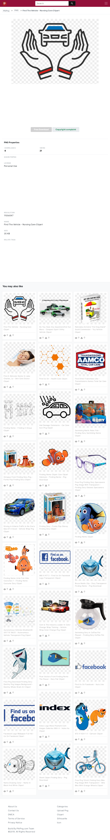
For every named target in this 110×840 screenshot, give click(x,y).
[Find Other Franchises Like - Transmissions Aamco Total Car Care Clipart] (90, 360)
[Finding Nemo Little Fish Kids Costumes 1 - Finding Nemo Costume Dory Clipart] (19, 559)
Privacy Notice (15, 822)
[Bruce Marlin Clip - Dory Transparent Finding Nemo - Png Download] (90, 565)
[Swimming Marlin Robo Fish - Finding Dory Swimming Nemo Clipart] (90, 412)
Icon (59, 822)
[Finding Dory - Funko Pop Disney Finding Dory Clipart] (55, 508)
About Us (12, 806)
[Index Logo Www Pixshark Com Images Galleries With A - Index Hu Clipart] (55, 707)
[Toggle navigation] (106, 3)
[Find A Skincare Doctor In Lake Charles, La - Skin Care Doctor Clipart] (19, 357)
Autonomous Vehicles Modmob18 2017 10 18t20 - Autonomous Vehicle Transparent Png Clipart (18, 632)
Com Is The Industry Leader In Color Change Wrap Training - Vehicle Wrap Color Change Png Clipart (54, 627)
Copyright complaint (66, 129)
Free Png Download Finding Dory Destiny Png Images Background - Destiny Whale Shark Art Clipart (18, 684)
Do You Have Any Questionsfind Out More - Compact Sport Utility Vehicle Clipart (55, 329)
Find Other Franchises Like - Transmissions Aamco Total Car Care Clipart (90, 381)
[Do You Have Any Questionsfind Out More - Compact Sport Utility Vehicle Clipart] (55, 308)
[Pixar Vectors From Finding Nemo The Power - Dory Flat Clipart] (55, 658)
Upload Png (62, 810)
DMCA (11, 814)
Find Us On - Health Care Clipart (53, 379)
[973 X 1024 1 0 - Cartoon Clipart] (90, 715)
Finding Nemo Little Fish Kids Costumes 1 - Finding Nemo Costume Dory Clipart (16, 580)
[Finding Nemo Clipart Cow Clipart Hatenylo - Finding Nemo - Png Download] (55, 456)
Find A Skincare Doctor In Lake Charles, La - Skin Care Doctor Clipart (17, 378)
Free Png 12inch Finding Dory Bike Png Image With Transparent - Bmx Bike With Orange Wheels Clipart (90, 782)
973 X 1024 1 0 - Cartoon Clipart (89, 734)
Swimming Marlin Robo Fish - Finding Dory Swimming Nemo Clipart (88, 433)
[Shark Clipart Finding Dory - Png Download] (55, 759)
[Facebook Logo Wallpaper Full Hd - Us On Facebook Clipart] (19, 715)
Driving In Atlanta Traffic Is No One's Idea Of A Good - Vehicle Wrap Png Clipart (19, 529)
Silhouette (62, 818)
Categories (62, 806)
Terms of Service (16, 818)
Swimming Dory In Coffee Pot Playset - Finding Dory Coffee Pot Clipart (89, 635)
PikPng (6, 11)
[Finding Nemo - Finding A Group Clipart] (19, 409)
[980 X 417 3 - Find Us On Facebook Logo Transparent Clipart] (55, 557)
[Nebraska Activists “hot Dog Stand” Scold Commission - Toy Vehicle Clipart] (90, 308)
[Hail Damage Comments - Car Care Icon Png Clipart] (55, 407)
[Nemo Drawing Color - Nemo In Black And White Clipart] (19, 764)
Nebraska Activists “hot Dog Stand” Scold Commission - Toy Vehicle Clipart (90, 329)
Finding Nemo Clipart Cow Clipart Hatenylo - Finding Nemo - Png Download (53, 477)
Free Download (41, 129)
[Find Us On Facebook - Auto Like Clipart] (90, 666)
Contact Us (13, 810)
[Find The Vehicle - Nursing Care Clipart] (55, 51)
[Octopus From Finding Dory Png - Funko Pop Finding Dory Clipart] (19, 458)
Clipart (60, 814)
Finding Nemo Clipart (84, 537)
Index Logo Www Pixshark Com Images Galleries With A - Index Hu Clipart (54, 728)
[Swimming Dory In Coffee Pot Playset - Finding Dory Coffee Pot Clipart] (90, 614)
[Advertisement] (55, 107)
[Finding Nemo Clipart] (90, 518)
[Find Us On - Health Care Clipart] (55, 360)
